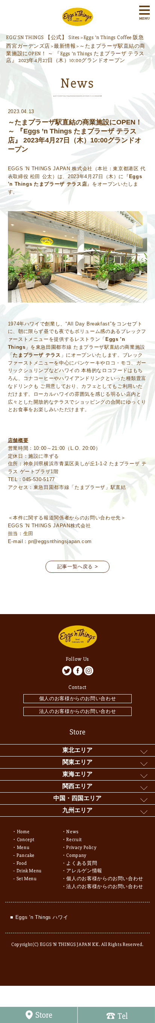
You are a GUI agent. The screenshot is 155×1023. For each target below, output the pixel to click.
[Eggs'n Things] (77, 22)
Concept (26, 840)
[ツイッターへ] (66, 670)
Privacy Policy (81, 847)
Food (22, 863)
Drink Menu (29, 871)
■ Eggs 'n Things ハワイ (39, 917)
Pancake (26, 855)
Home (23, 832)
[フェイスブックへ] (77, 670)
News (72, 832)
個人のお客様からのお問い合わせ (77, 698)
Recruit (74, 840)
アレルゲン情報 (84, 871)
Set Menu (27, 879)
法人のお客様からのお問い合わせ (77, 711)
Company (76, 855)
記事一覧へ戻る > (77, 566)
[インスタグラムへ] (88, 670)
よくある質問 (81, 863)
